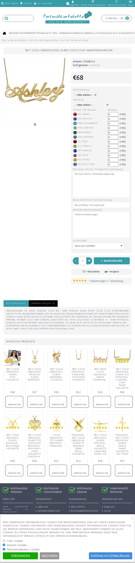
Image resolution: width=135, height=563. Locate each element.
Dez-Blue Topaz (86, 164)
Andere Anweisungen (87, 210)
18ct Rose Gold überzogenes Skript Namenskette (101, 374)
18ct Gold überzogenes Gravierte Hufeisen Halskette (79, 374)
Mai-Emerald (84, 132)
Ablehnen (49, 556)
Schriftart (80, 240)
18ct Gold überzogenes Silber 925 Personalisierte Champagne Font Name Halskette (122, 378)
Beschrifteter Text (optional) (92, 200)
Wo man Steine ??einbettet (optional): (98, 169)
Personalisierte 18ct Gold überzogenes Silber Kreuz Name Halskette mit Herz (122, 444)
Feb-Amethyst (85, 119)
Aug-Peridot (85, 146)
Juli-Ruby (83, 141)
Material (78, 100)
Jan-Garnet (84, 114)
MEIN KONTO (78, 507)
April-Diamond (86, 128)
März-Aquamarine (88, 123)
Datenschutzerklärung (110, 556)
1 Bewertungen (97, 281)
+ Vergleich (113, 271)
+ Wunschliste (93, 271)
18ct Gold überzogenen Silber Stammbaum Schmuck (57, 374)
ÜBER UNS (43, 507)
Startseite (109, 507)
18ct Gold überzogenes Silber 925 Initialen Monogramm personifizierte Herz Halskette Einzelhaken (35, 446)
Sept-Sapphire (85, 151)
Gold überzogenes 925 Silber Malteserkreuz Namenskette (57, 440)
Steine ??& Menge (84, 110)
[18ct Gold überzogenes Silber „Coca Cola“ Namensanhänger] (36, 90)
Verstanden (20, 556)
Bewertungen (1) (43, 303)
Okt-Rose (83, 155)
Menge (112, 110)
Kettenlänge (81, 90)
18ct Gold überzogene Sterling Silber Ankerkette (35, 374)
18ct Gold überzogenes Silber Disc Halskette (13, 374)
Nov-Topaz (84, 160)
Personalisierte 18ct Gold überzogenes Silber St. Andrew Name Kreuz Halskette (79, 444)
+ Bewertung (115, 281)
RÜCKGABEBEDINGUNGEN (84, 511)
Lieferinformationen (49, 511)
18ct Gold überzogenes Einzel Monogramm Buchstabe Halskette (13, 442)
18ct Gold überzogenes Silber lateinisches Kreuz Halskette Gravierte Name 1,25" (101, 444)
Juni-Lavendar (85, 137)
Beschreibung (16, 303)
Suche (107, 511)
